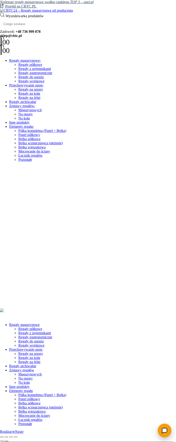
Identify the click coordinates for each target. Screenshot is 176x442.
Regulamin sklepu (22, 258)
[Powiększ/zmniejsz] (2, 437)
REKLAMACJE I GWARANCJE (34, 262)
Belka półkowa (29, 139)
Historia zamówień (22, 235)
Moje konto (17, 231)
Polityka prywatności (24, 250)
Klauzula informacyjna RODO (31, 254)
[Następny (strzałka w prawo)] (6, 441)
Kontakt (15, 226)
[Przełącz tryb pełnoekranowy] (6, 437)
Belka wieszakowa (32, 147)
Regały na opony (30, 89)
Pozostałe (25, 159)
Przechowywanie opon (25, 85)
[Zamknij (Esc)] (15, 437)
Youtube (16, 211)
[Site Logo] (36, 10)
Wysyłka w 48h (20, 298)
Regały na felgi (29, 98)
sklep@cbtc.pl (30, 199)
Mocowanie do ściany (34, 151)
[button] (3, 317)
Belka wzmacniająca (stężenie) (40, 143)
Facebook (5, 211)
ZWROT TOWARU (24, 267)
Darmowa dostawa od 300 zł (30, 290)
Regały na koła (29, 93)
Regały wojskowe (31, 81)
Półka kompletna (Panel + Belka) (42, 131)
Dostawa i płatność (23, 271)
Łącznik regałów (30, 155)
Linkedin (27, 211)
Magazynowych (30, 110)
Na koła (24, 118)
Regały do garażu (31, 77)
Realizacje (12, 432)
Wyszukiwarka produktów (25, 16)
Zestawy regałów (21, 106)
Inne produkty (19, 122)
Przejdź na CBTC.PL (20, 6)
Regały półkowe (30, 65)
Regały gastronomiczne (35, 73)
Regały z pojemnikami (34, 69)
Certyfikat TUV (20, 294)
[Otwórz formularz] (164, 430)
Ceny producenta (21, 286)
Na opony (25, 114)
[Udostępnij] (11, 437)
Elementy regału (21, 126)
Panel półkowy (29, 135)
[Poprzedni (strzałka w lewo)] (2, 441)
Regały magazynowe (24, 60)
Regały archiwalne (22, 102)
